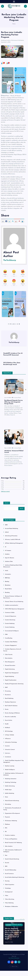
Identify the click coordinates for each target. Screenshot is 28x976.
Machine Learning (9, 766)
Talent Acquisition (9, 884)
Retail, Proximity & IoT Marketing (13, 842)
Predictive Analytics (10, 835)
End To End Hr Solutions (11, 705)
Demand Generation (10, 665)
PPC (6, 828)
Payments (7, 817)
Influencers (8, 738)
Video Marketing (9, 902)
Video (6, 895)
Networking (8, 804)
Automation (8, 574)
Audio (6, 570)
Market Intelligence (10, 769)
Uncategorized (8, 891)
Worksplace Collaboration (11, 906)
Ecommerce (8, 694)
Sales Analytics (9, 846)
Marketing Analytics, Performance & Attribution (12, 40)
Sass (6, 855)
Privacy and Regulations (11, 839)
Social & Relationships (10, 870)
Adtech (7, 532)
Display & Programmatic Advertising (14, 683)
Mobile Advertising (10, 786)
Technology (8, 888)
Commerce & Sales (9, 612)
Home (14, 23)
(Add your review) (5, 491)
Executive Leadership (10, 716)
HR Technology (9, 731)
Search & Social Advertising (12, 859)
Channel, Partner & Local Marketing (14, 601)
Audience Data (9, 561)
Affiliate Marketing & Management (14, 543)
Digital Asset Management (11, 672)
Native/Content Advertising (12, 800)
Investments (8, 756)
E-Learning (7, 691)
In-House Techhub (9, 735)
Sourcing (7, 881)
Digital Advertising (10, 669)
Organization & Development (12, 813)
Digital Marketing (9, 676)
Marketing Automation (10, 778)
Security (7, 862)
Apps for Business (9, 557)
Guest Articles (8, 720)
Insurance (7, 745)
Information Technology (11, 742)
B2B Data (7, 577)
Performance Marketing (11, 820)
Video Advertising (9, 899)
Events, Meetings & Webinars (12, 713)
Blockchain (7, 585)
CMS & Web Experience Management (14, 608)
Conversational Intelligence (12, 630)
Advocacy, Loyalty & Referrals (12, 539)
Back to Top (14, 966)
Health (6, 724)
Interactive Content (10, 749)
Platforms (7, 824)
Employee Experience (10, 702)
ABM (6, 524)
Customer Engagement (11, 645)
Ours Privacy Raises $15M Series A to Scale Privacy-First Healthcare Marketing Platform (16, 935)
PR (5, 831)
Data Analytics (8, 658)
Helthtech (7, 727)
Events (6, 709)
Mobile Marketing (9, 793)
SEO (6, 866)
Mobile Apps (8, 789)
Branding (7, 592)
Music (6, 797)
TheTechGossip (9, 260)
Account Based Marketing (11, 528)
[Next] (23, 918)
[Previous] (21, 918)
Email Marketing (9, 698)
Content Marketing (9, 623)
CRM (6, 634)
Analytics (7, 554)
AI (5, 546)
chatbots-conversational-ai (11, 605)
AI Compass (8, 550)
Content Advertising (10, 619)
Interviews (7, 753)
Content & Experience (10, 616)
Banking (7, 581)
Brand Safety (8, 588)
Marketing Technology (10, 782)
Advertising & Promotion (11, 535)
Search (6, 503)
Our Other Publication (14, 958)
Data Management (9, 661)
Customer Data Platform (11, 641)
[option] (16, 933)
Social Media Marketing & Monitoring (14, 877)
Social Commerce (9, 873)
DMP (6, 687)
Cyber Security (8, 654)
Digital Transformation (10, 680)
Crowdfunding (8, 638)
